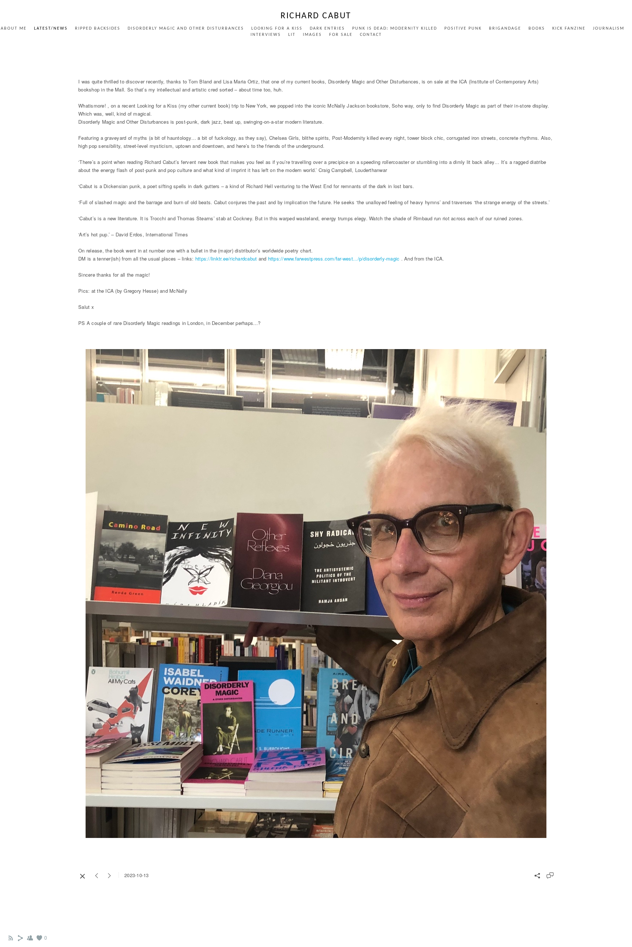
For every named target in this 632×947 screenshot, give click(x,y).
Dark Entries (327, 28)
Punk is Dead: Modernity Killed (394, 28)
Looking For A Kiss (276, 28)
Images (312, 35)
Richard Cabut (316, 16)
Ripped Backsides (97, 28)
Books (536, 28)
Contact (371, 35)
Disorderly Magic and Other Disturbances (186, 28)
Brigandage (505, 28)
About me (14, 28)
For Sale (341, 35)
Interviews (266, 35)
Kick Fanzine (569, 28)
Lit (292, 35)
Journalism (608, 28)
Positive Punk (463, 28)
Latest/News (51, 28)
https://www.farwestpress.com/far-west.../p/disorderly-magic (334, 258)
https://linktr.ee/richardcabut (226, 258)
